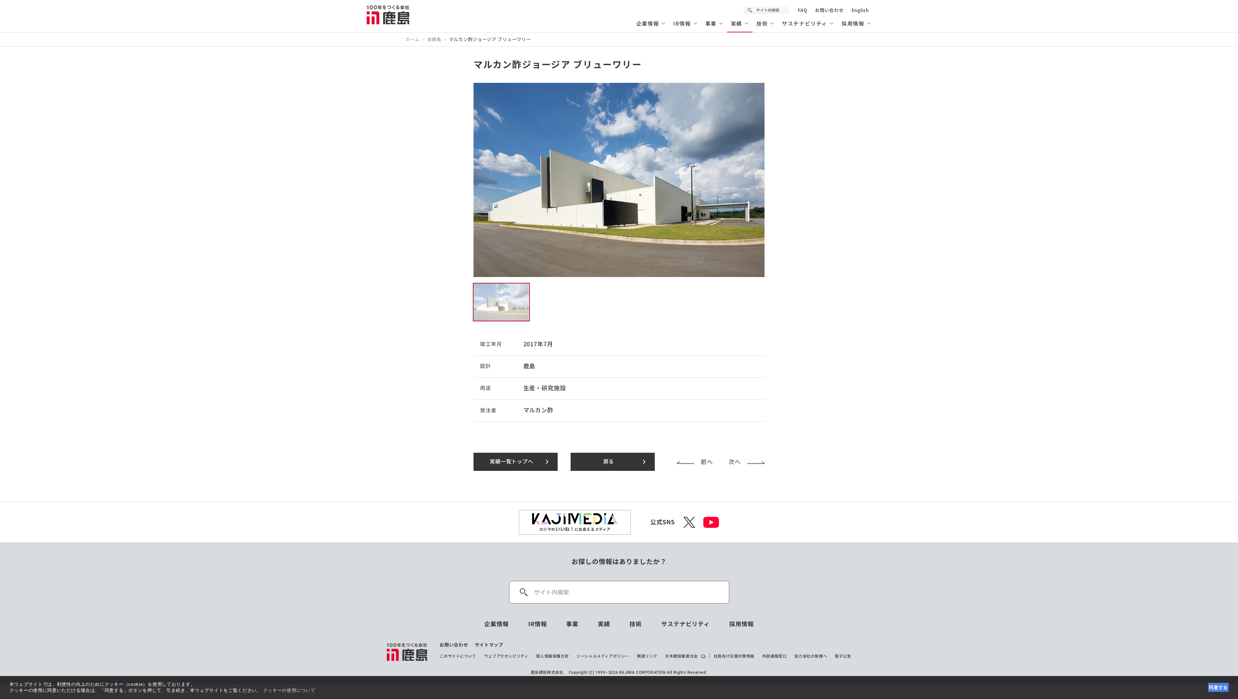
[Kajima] (388, 14)
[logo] (407, 652)
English (860, 10)
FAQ (802, 10)
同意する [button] (1218, 687)
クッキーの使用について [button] (289, 690)
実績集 (434, 39)
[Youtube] (711, 522)
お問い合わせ (829, 10)
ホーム (413, 39)
